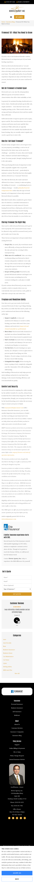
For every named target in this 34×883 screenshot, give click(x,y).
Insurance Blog (10, 22)
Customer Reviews (17, 728)
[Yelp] (17, 818)
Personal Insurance (17, 704)
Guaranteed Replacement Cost (14, 408)
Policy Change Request (17, 756)
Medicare (17, 715)
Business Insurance (17, 708)
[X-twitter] (25, 818)
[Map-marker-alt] (9, 818)
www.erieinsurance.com (9, 519)
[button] (11, 17)
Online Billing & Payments (17, 748)
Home (3, 22)
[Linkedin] (21, 818)
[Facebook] (13, 818)
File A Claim (17, 752)
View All (17, 673)
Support (17, 745)
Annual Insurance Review (17, 759)
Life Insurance (17, 712)
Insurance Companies (17, 732)
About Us (17, 724)
